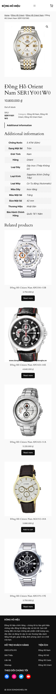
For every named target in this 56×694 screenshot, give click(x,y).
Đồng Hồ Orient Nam (35, 15)
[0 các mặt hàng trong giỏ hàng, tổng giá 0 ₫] (51, 5)
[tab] (27, 125)
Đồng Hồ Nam (33, 114)
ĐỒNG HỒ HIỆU (12, 619)
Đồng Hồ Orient (17, 15)
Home (6, 15)
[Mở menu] (34, 5)
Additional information (19, 125)
